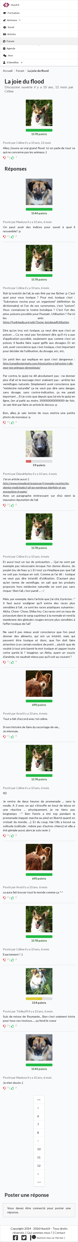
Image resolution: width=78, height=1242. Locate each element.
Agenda (11, 48)
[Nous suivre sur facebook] (15, 1238)
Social (11, 27)
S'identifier (13, 62)
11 (39, 1157)
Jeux (10, 55)
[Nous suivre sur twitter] (24, 1238)
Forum (10, 41)
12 (39, 1165)
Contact (59, 1232)
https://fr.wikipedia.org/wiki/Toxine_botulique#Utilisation (36, 322)
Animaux (12, 20)
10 (39, 1149)
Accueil (7, 70)
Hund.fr (15, 4)
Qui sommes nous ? (39, 1232)
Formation (14, 12)
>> (39, 1182)
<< (39, 1099)
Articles (11, 34)
